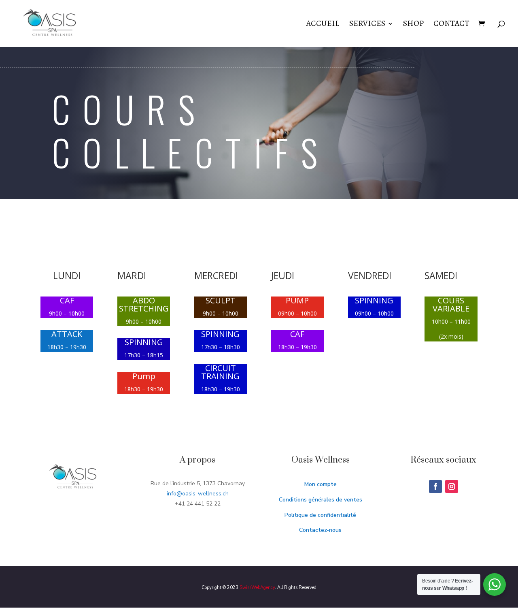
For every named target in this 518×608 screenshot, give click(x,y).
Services (367, 25)
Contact (451, 25)
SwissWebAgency (257, 588)
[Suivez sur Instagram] (451, 486)
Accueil (323, 25)
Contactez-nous (320, 530)
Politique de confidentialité (320, 515)
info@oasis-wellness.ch (198, 493)
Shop (413, 25)
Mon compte (320, 484)
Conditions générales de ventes (320, 499)
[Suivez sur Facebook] (435, 486)
